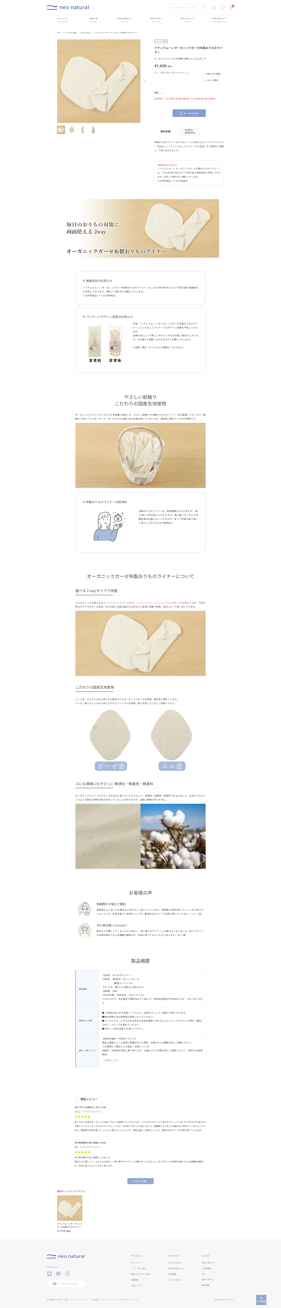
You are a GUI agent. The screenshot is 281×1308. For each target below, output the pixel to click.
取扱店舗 (205, 1285)
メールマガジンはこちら (68, 1284)
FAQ (203, 1274)
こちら (186, 72)
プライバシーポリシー (79, 1300)
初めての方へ (156, 20)
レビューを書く (140, 1181)
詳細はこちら (112, 1060)
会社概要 (172, 1274)
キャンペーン (62, 20)
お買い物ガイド (218, 20)
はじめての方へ (175, 1263)
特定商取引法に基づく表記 (57, 1300)
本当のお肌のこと (124, 20)
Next (143, 81)
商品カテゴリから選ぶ (141, 1274)
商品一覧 (93, 20)
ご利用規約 (206, 1268)
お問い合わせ (207, 1279)
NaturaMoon (86, 33)
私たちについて (187, 20)
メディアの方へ (175, 1280)
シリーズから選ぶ (70, 33)
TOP (59, 33)
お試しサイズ (137, 1285)
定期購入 (135, 1280)
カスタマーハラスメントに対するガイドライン (121, 1300)
